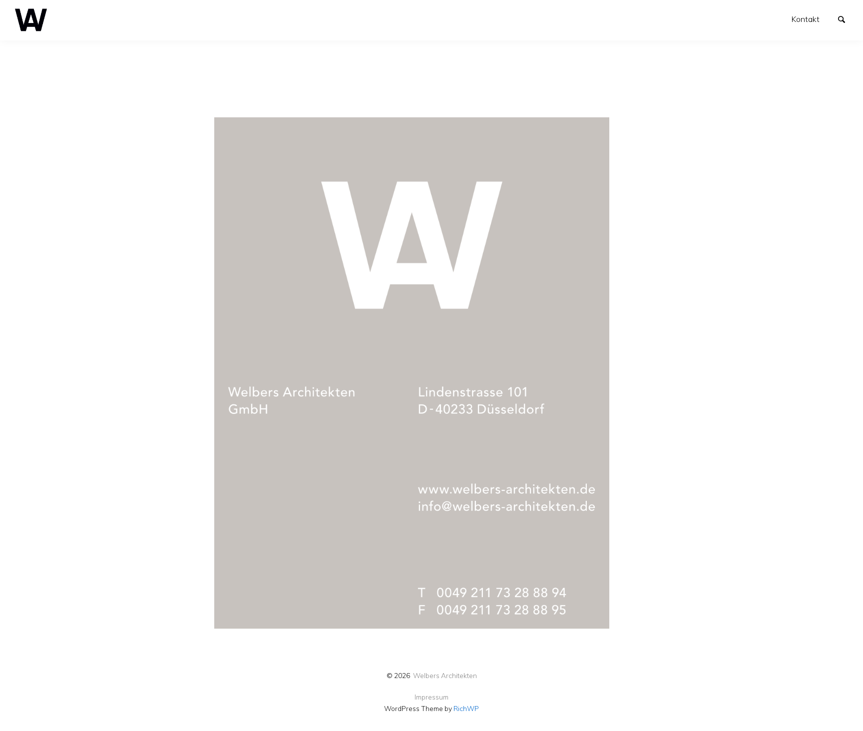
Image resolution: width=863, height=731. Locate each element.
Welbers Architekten (445, 675)
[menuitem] (806, 19)
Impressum (431, 697)
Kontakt (806, 19)
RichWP (466, 708)
